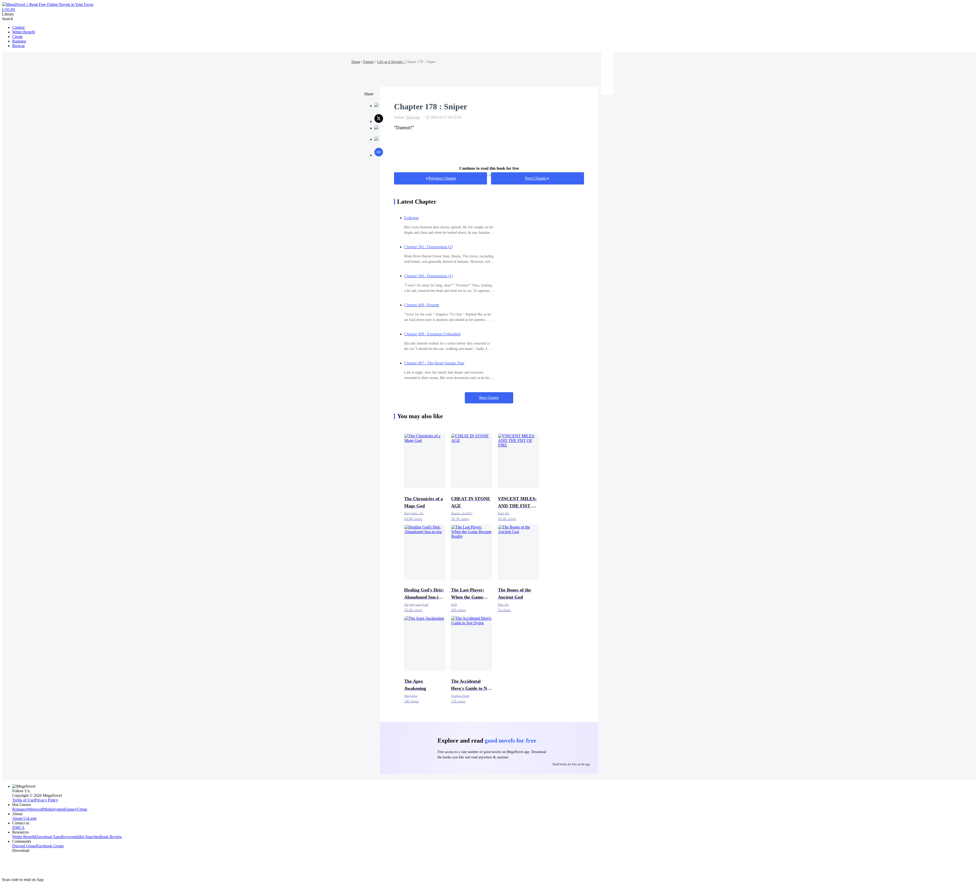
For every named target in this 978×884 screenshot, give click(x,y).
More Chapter (489, 398)
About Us (20, 818)
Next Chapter (536, 178)
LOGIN (8, 9)
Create (17, 36)
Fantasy (368, 62)
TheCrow (413, 117)
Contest (18, 27)
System (58, 809)
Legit (32, 818)
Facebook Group (50, 846)
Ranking (19, 41)
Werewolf (35, 809)
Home (355, 62)
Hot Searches (89, 837)
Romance (20, 809)
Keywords (69, 837)
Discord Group (24, 846)
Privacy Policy (46, 800)
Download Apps (48, 837)
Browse (18, 46)
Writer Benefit (23, 32)
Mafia (48, 809)
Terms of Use (23, 800)
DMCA (18, 827)
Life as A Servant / (391, 62)
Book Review (111, 837)
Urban (82, 809)
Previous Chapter (442, 178)
